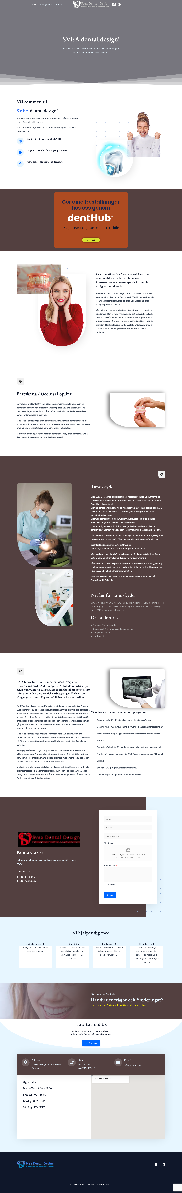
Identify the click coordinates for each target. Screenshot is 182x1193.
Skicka (110, 895)
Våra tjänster (46, 4)
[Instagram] (120, 4)
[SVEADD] (91, 4)
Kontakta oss (62, 4)
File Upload (109, 843)
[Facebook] (114, 4)
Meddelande (110, 865)
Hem (34, 4)
